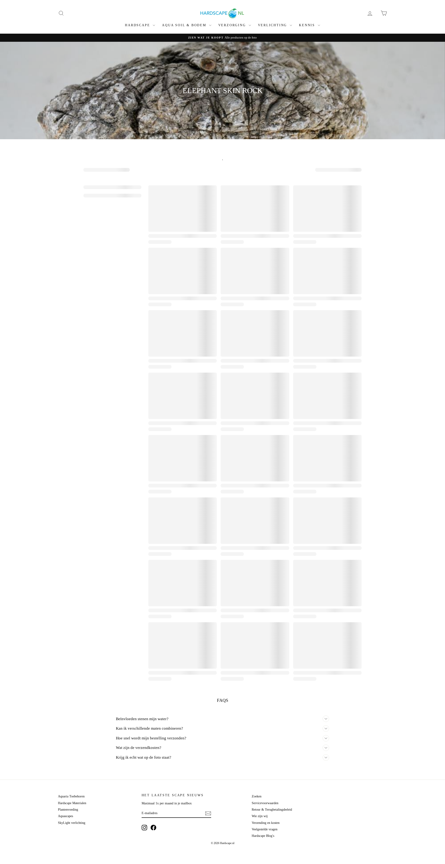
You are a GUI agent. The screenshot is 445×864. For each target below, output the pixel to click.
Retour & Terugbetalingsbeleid (272, 809)
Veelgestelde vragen (264, 829)
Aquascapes (65, 816)
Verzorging (233, 25)
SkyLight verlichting (71, 823)
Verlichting (273, 25)
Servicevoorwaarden (265, 803)
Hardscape (138, 25)
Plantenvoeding (68, 809)
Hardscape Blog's (263, 836)
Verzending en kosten (266, 823)
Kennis (308, 25)
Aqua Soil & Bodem (185, 25)
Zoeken (256, 796)
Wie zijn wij (260, 816)
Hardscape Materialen (72, 803)
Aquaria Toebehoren (71, 796)
